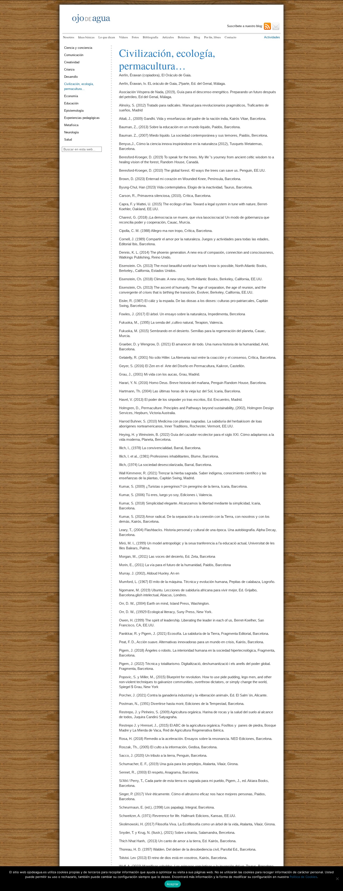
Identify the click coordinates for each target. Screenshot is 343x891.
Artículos (168, 37)
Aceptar (173, 884)
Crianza (69, 69)
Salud (68, 139)
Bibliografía (150, 37)
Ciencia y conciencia (78, 48)
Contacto (230, 37)
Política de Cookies (303, 877)
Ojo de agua (117, 23)
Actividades (272, 37)
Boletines (184, 37)
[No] (337, 878)
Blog (197, 37)
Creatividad (71, 62)
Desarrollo (71, 76)
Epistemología (74, 110)
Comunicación (73, 55)
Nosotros (68, 37)
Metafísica (71, 125)
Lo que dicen (106, 37)
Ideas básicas (86, 37)
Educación (71, 103)
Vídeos (123, 37)
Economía (71, 96)
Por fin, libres (212, 37)
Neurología (71, 132)
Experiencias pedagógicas (82, 118)
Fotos (135, 37)
